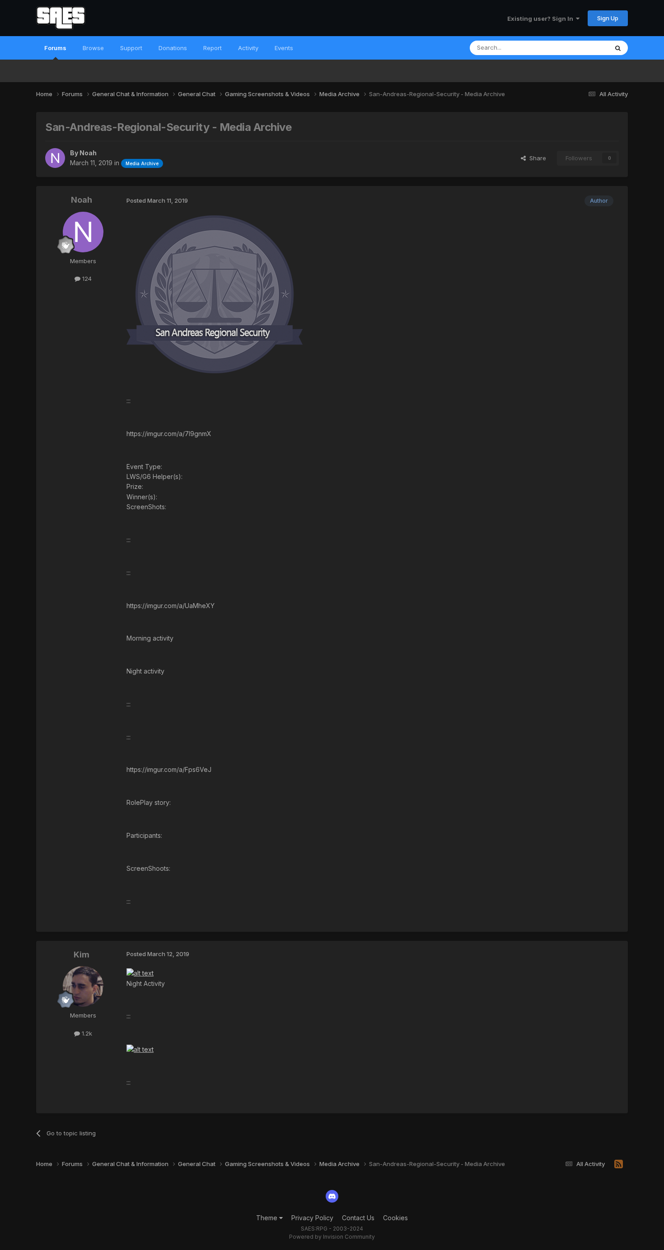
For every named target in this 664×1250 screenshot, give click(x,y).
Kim (81, 954)
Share (536, 158)
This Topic (581, 47)
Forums (55, 47)
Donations (173, 47)
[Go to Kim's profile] (83, 986)
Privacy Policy (312, 1218)
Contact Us (358, 1218)
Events (284, 47)
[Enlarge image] (214, 293)
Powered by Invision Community (332, 1236)
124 (86, 278)
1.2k (86, 1033)
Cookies (395, 1218)
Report (212, 47)
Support (131, 47)
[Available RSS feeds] (618, 1164)
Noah (88, 153)
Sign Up (607, 18)
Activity (248, 47)
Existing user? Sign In (541, 18)
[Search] (618, 48)
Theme (267, 1218)
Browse (93, 47)
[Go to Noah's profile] (55, 158)
